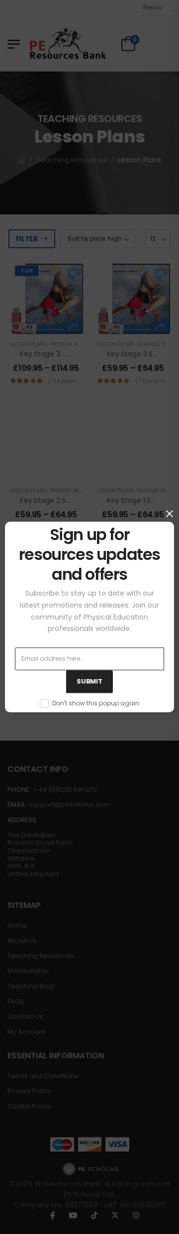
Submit (89, 681)
